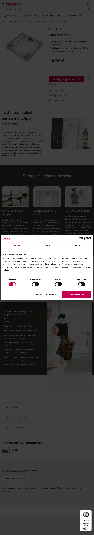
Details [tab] (47, 246)
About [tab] (77, 246)
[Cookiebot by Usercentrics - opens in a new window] (80, 239)
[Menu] (90, 511)
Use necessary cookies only (46, 294)
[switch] (35, 284)
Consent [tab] (16, 246)
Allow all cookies (76, 294)
